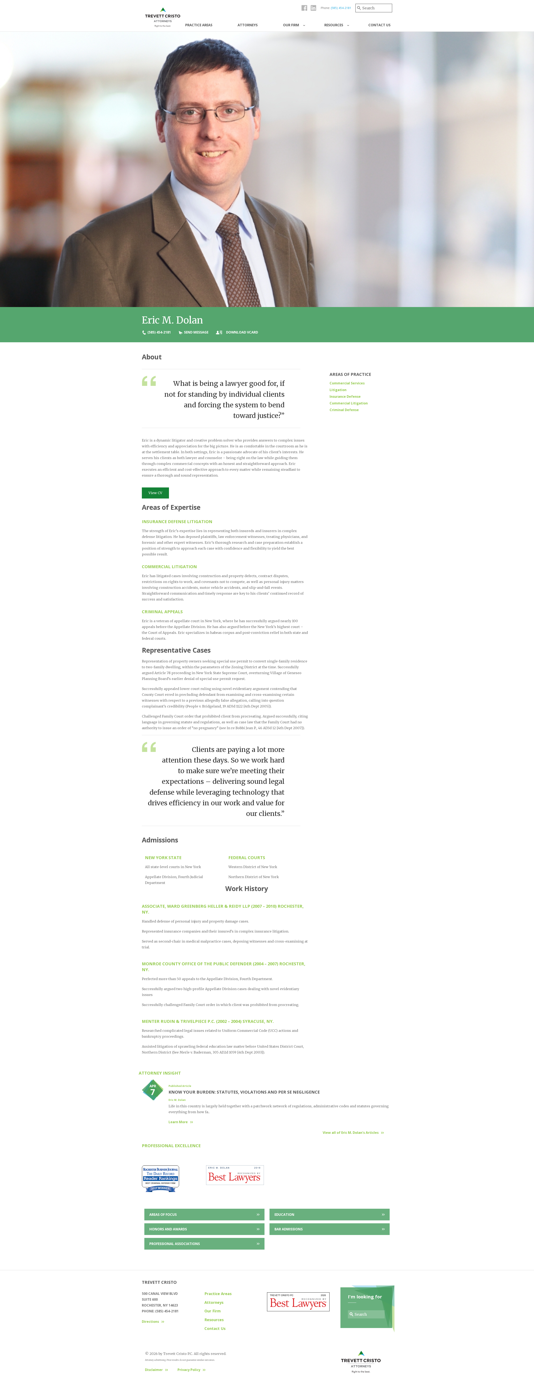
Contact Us (379, 25)
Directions (150, 1321)
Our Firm (291, 25)
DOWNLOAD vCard (242, 332)
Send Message (195, 332)
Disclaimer (154, 1369)
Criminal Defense (344, 410)
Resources (333, 25)
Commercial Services (347, 383)
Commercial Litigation (349, 403)
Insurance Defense (345, 396)
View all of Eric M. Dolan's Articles (351, 1132)
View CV (155, 493)
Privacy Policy (189, 1369)
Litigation (338, 390)
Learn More (178, 1122)
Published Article (180, 1086)
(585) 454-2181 (341, 8)
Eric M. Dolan (177, 1100)
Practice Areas (198, 25)
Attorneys (248, 25)
